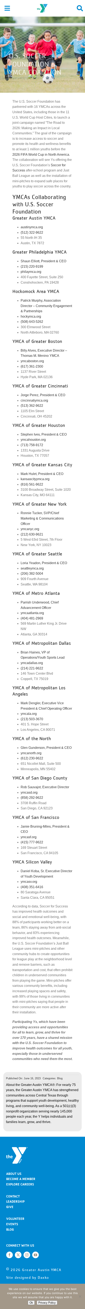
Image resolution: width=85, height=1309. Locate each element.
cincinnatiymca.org (34, 400)
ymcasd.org (29, 792)
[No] (80, 1296)
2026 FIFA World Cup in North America (40, 154)
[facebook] (9, 1255)
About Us (13, 1174)
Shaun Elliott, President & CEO (43, 261)
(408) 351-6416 (32, 887)
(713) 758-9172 (32, 445)
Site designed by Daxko (27, 1277)
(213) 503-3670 (32, 719)
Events (12, 1224)
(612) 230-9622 (32, 758)
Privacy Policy (47, 1302)
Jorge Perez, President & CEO (43, 395)
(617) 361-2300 (32, 366)
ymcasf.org (29, 837)
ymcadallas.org (32, 663)
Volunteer (15, 1219)
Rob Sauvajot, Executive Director (45, 787)
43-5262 (37, 321)
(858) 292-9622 (32, 797)
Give (9, 1207)
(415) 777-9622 (32, 842)
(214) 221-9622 (32, 668)
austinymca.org (32, 227)
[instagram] (27, 1255)
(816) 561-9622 (32, 484)
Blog (60, 1078)
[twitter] (18, 1255)
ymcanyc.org (30, 529)
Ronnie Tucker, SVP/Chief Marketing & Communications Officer (42, 518)
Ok (31, 1302)
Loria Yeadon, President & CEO (44, 563)
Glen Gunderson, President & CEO (46, 747)
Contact (13, 1196)
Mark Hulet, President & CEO (42, 474)
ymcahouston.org (33, 439)
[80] (17, 1148)
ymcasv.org (29, 881)
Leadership (15, 1201)
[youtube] (35, 1255)
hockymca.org (31, 316)
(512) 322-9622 (32, 232)
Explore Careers (20, 1184)
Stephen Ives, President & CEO (44, 434)
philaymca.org (31, 271)
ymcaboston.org (32, 361)
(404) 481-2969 (32, 618)
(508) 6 (26, 321)
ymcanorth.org (31, 753)
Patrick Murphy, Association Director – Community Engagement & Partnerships (46, 306)
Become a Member (20, 1179)
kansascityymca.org (35, 479)
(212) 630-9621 (32, 534)
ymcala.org (29, 713)
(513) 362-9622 (32, 405)
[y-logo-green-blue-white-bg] (42, 3)
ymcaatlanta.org (32, 613)
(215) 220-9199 (32, 266)
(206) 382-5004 (32, 573)
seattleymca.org (32, 568)
